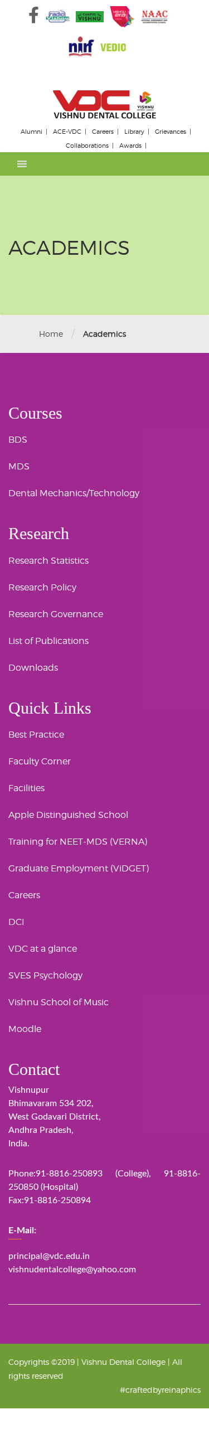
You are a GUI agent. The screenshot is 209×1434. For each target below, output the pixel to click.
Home (51, 333)
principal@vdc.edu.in (49, 1256)
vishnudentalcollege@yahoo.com (72, 1269)
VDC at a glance (42, 948)
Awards (130, 145)
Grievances (170, 131)
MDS (19, 466)
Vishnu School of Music (58, 1002)
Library (134, 131)
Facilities (26, 788)
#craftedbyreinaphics (160, 1389)
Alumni (31, 131)
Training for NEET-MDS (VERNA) (77, 841)
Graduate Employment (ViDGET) (78, 868)
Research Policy (42, 587)
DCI (16, 922)
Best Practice (36, 734)
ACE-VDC (67, 131)
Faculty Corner (39, 761)
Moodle (24, 1029)
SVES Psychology (45, 975)
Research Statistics (48, 560)
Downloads (33, 667)
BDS (17, 439)
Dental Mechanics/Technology (73, 493)
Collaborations (87, 145)
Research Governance (55, 614)
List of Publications (48, 641)
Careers (103, 131)
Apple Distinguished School (68, 815)
